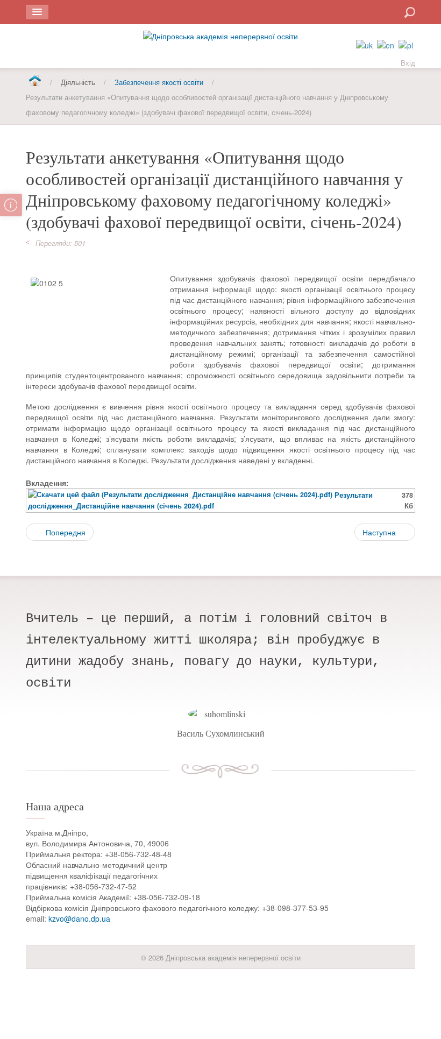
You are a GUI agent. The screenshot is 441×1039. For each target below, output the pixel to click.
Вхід (408, 63)
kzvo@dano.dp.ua (79, 918)
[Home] (34, 81)
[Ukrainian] (364, 44)
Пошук (371, 11)
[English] (385, 44)
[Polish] (405, 44)
